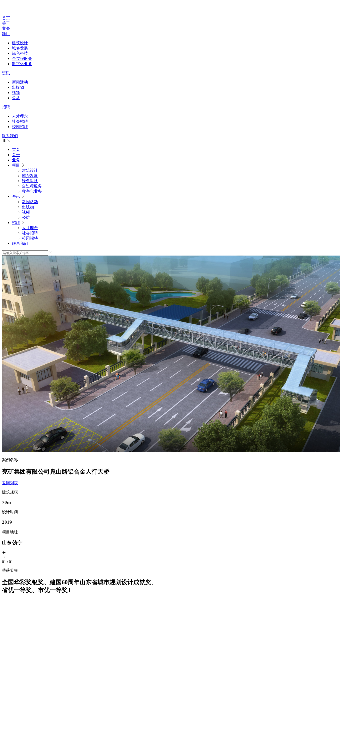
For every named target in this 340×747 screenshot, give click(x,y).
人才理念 (20, 116)
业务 (6, 28)
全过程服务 (22, 58)
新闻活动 (20, 82)
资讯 (6, 73)
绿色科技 (20, 53)
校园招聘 (20, 127)
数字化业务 (22, 64)
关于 (6, 23)
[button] (170, 553)
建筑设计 (20, 43)
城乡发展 (20, 48)
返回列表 (10, 483)
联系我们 (10, 136)
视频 (16, 92)
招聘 (6, 107)
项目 (6, 34)
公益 (16, 98)
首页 (6, 18)
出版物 (18, 87)
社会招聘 (20, 121)
